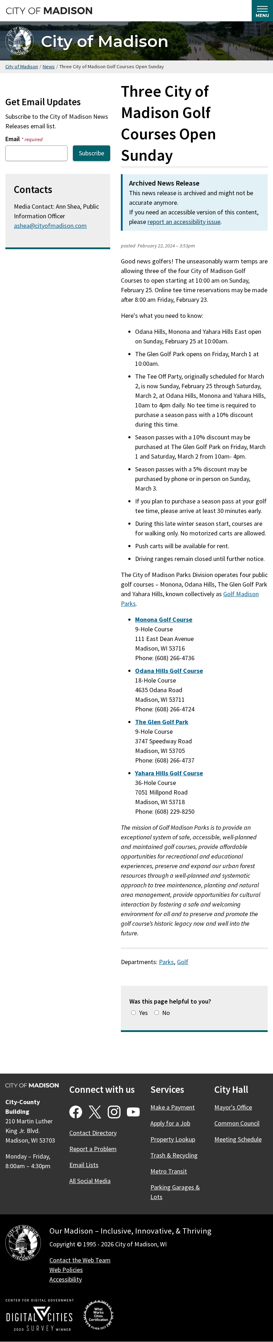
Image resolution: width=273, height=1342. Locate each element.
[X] (95, 1112)
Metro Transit (168, 1171)
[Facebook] (75, 1112)
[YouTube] (133, 1112)
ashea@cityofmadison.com (50, 225)
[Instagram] (114, 1112)
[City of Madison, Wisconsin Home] (23, 1244)
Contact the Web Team (80, 1260)
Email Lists (83, 1165)
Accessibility (65, 1279)
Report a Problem (93, 1149)
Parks (166, 962)
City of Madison (104, 41)
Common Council (236, 1123)
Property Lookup (172, 1139)
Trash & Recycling (174, 1155)
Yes (143, 1013)
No (166, 1013)
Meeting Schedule (238, 1139)
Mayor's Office (233, 1107)
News (49, 66)
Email (24, 139)
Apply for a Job (170, 1123)
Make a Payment (172, 1107)
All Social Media (90, 1181)
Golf (182, 962)
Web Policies (66, 1270)
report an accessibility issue (184, 222)
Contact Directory (93, 1133)
